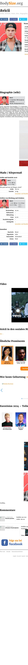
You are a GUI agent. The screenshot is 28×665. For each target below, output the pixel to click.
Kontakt (8, 551)
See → (2, 334)
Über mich (2, 551)
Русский (19, 556)
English (14, 556)
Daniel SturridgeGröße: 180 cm (20, 362)
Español (23, 556)
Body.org (11, 3)
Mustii (21, 428)
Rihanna (7, 362)
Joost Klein (7, 428)
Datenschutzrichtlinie (17, 551)
